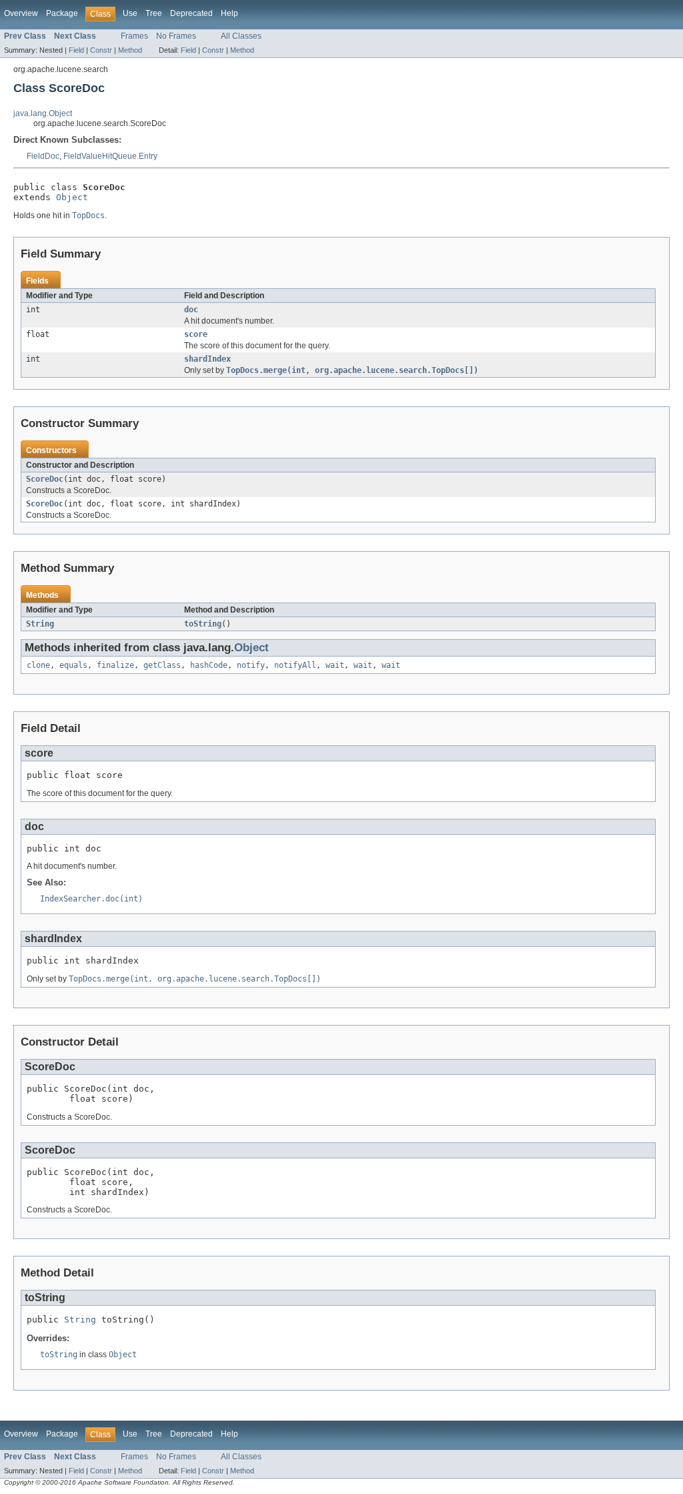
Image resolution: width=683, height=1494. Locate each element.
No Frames (176, 36)
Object (72, 197)
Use (130, 13)
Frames (134, 36)
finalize (115, 665)
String (40, 624)
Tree (153, 13)
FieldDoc (43, 156)
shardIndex (207, 359)
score (195, 334)
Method (130, 50)
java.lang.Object (42, 113)
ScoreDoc (44, 479)
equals (73, 665)
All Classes (241, 36)
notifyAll (295, 665)
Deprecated (191, 13)
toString (202, 624)
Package (62, 13)
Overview (21, 13)
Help (229, 13)
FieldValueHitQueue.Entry (110, 156)
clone (38, 665)
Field (76, 50)
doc (191, 309)
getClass (162, 665)
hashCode (208, 665)
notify (251, 665)
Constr (101, 50)
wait (334, 665)
